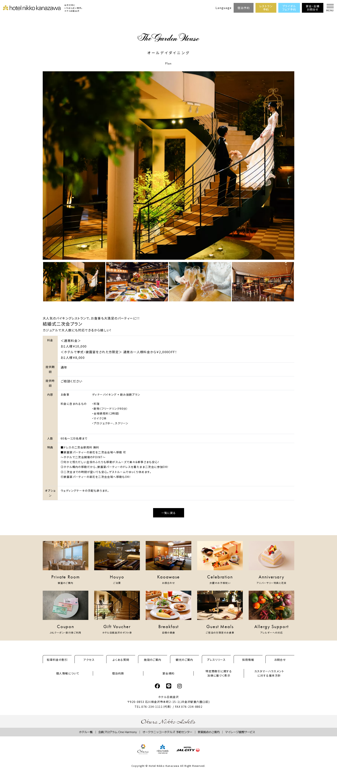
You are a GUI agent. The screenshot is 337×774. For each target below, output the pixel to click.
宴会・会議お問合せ (312, 7)
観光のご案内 (184, 660)
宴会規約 (168, 673)
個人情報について (67, 673)
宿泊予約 (244, 8)
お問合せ (280, 660)
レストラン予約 (265, 7)
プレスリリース (216, 660)
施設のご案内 (152, 660)
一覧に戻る (168, 513)
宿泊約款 (118, 673)
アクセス (89, 660)
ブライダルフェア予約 (289, 7)
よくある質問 (121, 660)
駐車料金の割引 (57, 660)
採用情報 (248, 660)
